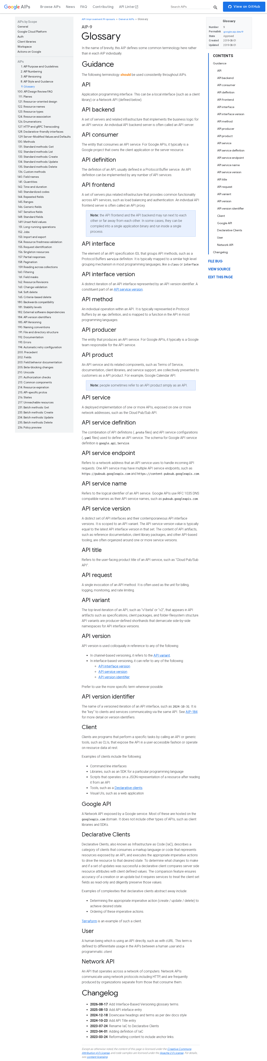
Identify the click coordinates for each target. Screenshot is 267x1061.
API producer (225, 129)
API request (224, 187)
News (70, 7)
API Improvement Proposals (99, 19)
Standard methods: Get (36, 147)
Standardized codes (33, 192)
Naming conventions (34, 327)
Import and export (32, 237)
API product (225, 136)
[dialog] (133, 6)
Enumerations (29, 121)
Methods (26, 142)
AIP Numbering (31, 71)
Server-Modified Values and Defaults (44, 137)
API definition (225, 92)
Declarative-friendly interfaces (40, 131)
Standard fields (30, 217)
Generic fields (30, 207)
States (25, 397)
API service (224, 143)
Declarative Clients (229, 230)
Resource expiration (33, 387)
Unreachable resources (35, 402)
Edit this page (220, 277)
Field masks (28, 277)
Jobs (23, 232)
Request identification (35, 247)
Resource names (31, 106)
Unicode (26, 372)
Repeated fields (31, 197)
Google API (224, 223)
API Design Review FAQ (35, 91)
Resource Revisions (33, 282)
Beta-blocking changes (35, 367)
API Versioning (29, 322)
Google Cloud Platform (32, 31)
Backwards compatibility (36, 302)
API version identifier (230, 208)
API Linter (127, 7)
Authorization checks (34, 377)
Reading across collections (38, 267)
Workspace (25, 46)
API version (224, 201)
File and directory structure (38, 332)
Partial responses (31, 257)
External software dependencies (41, 312)
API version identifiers (34, 317)
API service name (228, 165)
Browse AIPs (50, 7)
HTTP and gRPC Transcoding (38, 126)
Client (221, 216)
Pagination (27, 262)
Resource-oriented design (37, 101)
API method (225, 121)
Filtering (26, 272)
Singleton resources (33, 252)
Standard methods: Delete (37, 167)
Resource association (34, 116)
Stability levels (30, 307)
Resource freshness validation (40, 242)
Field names (28, 177)
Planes (25, 96)
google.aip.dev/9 (233, 31)
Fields (24, 357)
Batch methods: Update (35, 417)
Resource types (30, 111)
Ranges (25, 202)
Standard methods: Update (38, 162)
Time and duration (32, 187)
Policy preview (30, 427)
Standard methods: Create (38, 157)
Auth (21, 36)
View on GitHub (247, 7)
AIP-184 (192, 712)
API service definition (230, 150)
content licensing (97, 1057)
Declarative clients (128, 788)
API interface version (230, 114)
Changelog (220, 252)
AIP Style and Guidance (37, 81)
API (219, 70)
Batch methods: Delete (35, 422)
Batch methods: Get (33, 407)
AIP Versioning (31, 76)
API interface (225, 107)
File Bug (215, 261)
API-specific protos (32, 392)
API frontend (225, 100)
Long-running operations (37, 227)
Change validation (32, 287)
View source (219, 269)
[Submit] (215, 7)
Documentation (31, 337)
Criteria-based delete (34, 297)
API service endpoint (230, 158)
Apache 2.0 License (171, 1053)
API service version (229, 172)
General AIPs (126, 19)
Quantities (27, 182)
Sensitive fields (30, 212)
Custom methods (31, 172)
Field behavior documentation (40, 362)
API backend (225, 78)
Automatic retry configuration (40, 347)
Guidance (219, 63)
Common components (35, 382)
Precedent (28, 352)
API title (222, 179)
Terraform (89, 921)
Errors (24, 342)
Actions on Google (29, 51)
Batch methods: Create (35, 412)
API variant (224, 194)
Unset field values (32, 222)
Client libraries (27, 41)
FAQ (83, 7)
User (220, 237)
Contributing (103, 7)
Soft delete (28, 292)
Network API (225, 245)
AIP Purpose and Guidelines (39, 66)
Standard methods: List (35, 152)
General (23, 26)
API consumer (226, 85)
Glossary (28, 86)
